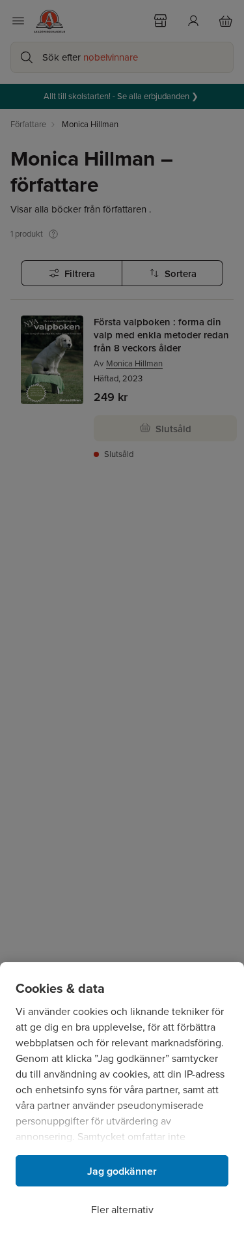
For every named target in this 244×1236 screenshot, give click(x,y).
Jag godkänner (122, 1171)
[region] (122, 1099)
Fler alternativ (122, 1209)
